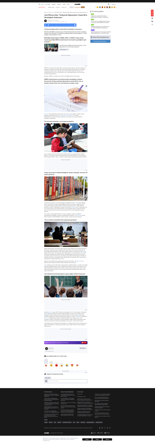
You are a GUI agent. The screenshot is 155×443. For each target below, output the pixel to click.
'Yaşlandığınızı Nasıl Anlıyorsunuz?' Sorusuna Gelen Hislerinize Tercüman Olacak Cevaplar (68, 395)
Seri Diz (82, 7)
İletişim (70, 427)
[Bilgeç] (102, 7)
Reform (50, 312)
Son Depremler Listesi (81, 396)
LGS (53, 12)
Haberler (46, 12)
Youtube (59, 422)
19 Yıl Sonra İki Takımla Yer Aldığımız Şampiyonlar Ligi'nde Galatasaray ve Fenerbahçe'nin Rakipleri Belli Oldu (67, 411)
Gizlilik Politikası (56, 427)
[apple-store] (94, 433)
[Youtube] (107, 428)
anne (81, 261)
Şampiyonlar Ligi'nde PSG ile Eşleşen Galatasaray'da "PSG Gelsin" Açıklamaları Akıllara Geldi (99, 16)
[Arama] (108, 4)
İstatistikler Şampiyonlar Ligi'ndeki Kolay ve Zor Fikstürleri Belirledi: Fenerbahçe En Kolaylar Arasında (100, 27)
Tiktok (78, 422)
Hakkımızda (46, 427)
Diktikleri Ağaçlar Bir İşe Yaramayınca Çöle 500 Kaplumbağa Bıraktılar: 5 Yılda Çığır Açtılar (101, 32)
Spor (92, 14)
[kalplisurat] (114, 7)
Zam (55, 422)
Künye (89, 427)
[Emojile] (107, 7)
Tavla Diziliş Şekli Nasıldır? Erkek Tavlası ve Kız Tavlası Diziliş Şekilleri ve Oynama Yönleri (85, 415)
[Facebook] (102, 428)
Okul (77, 202)
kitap (74, 207)
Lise (72, 252)
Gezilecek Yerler (99, 422)
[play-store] (100, 433)
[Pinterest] (110, 428)
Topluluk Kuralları (63, 427)
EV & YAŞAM (47, 4)
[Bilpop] (105, 7)
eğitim (45, 313)
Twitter (46, 422)
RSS (91, 427)
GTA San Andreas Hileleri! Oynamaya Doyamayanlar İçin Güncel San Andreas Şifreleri (102, 414)
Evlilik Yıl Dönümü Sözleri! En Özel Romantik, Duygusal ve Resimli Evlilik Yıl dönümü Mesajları (84, 400)
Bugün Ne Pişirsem (90, 422)
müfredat (79, 215)
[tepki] (46, 365)
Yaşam (93, 30)
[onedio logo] (77, 4)
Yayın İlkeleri (85, 427)
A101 (74, 422)
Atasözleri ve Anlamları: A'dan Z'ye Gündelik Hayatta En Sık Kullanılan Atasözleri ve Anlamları (83, 412)
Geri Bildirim (51, 427)
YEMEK (64, 4)
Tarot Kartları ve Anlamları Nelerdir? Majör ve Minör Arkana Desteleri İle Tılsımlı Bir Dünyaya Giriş (102, 395)
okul (47, 318)
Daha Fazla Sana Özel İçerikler (100, 41)
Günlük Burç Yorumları (67, 422)
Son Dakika (83, 422)
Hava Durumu (79, 394)
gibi (45, 318)
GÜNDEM (53, 4)
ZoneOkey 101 (77, 7)
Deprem (50, 422)
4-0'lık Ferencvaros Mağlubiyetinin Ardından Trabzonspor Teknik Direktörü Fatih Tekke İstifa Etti (100, 22)
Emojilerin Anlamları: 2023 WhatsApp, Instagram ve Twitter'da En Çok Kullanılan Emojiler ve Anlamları (85, 409)
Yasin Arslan (53, 20)
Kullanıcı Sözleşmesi (79, 427)
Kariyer (73, 427)
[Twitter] (105, 428)
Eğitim (50, 12)
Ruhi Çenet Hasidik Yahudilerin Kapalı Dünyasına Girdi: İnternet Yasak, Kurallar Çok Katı (68, 406)
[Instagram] (100, 428)
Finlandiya (78, 316)
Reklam (67, 427)
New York (46, 114)
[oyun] (109, 7)
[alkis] (112, 7)
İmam (45, 265)
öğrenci (78, 261)
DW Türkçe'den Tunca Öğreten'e (65, 115)
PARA (68, 4)
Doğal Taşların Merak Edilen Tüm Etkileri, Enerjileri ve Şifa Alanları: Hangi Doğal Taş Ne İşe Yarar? (85, 406)
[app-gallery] (107, 433)
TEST (42, 4)
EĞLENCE (59, 4)
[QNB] (97, 7)
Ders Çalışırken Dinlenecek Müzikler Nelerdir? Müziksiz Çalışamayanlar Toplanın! (101, 404)
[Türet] (100, 7)
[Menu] (39, 4)
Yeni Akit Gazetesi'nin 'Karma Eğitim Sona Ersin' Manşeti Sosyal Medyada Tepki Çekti (67, 399)
